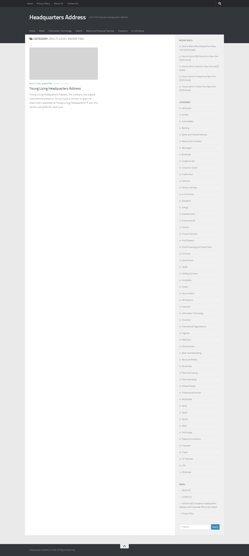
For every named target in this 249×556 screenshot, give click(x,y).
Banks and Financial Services (100, 30)
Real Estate (187, 399)
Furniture (186, 253)
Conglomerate (188, 161)
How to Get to (188, 293)
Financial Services (189, 234)
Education (186, 201)
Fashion (185, 227)
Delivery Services (189, 187)
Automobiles (187, 121)
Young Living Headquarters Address (55, 88)
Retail (42, 30)
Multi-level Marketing (40, 83)
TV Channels (187, 459)
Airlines (185, 115)
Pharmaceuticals (189, 379)
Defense (186, 181)
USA (184, 465)
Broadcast (186, 154)
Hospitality (186, 280)
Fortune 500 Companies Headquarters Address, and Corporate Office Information (198, 505)
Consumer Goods (189, 167)
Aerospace (186, 108)
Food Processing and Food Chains (197, 247)
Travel (184, 452)
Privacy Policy (43, 3)
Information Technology (60, 30)
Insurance (123, 30)
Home (30, 3)
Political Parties (188, 386)
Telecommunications (191, 439)
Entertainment (188, 214)
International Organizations (194, 326)
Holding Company (190, 273)
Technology (187, 432)
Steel (184, 426)
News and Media (189, 359)
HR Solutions (187, 300)
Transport (186, 445)
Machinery (186, 339)
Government (187, 260)
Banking (185, 128)
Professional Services (191, 392)
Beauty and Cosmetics (192, 141)
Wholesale (186, 472)
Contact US (72, 3)
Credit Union (187, 174)
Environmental (188, 220)
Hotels (185, 287)
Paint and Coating (189, 373)
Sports (185, 419)
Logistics (186, 333)
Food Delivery (188, 240)
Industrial (186, 306)
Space (184, 412)
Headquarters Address (57, 17)
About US (58, 3)
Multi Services (188, 346)
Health (79, 30)
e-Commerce (138, 30)
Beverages (187, 148)
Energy (185, 207)
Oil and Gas (187, 366)
